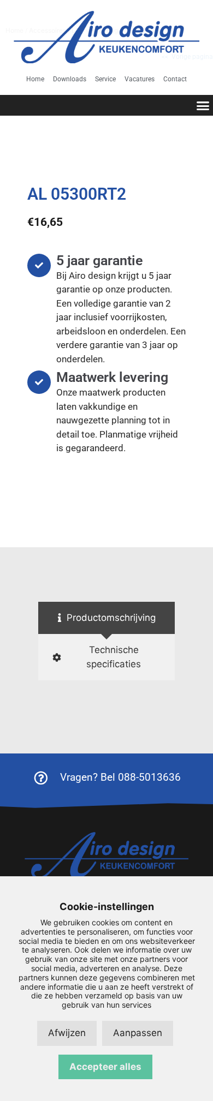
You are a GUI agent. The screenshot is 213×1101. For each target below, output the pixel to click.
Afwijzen (67, 1032)
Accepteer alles (105, 1066)
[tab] (106, 618)
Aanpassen (137, 1032)
